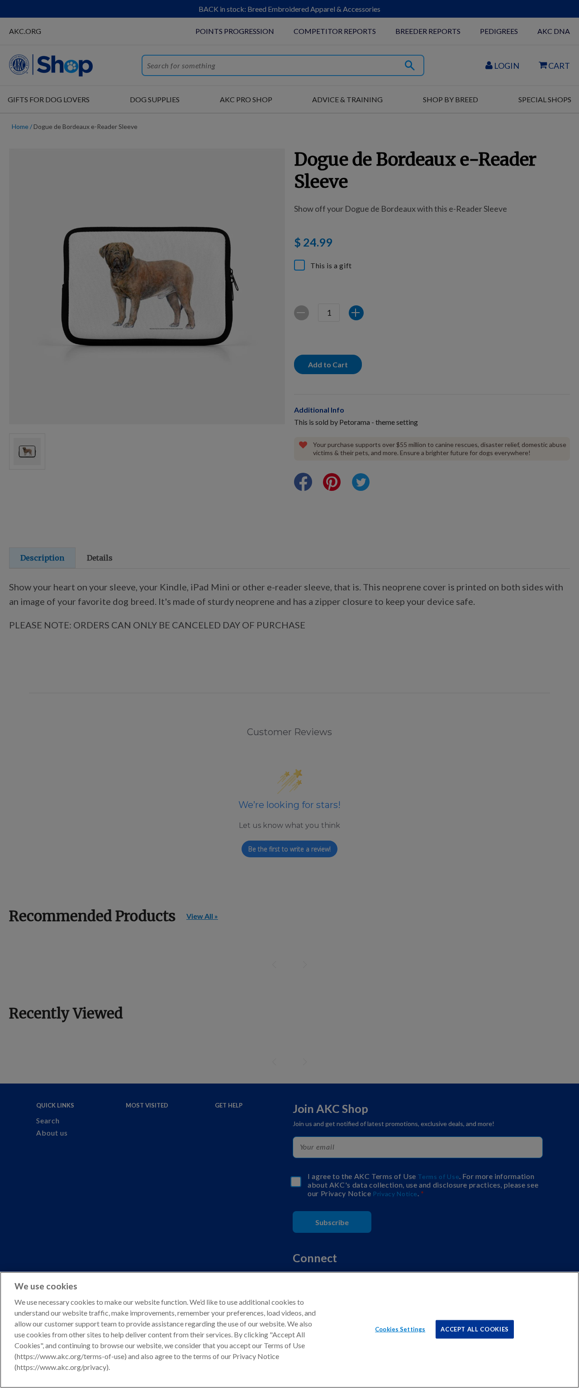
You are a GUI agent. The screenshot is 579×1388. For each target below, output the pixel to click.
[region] (289, 1330)
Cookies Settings (400, 1328)
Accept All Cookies (475, 1328)
